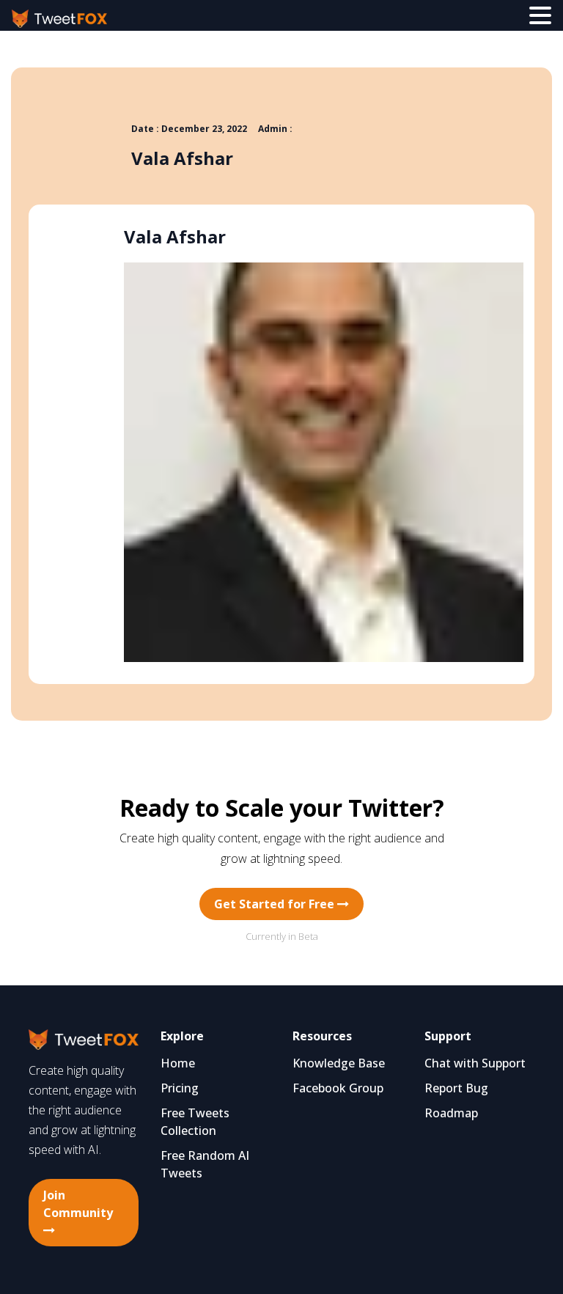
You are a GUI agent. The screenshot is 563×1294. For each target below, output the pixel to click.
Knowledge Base (338, 1063)
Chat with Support (475, 1063)
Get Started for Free (275, 904)
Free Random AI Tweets (205, 1164)
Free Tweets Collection (195, 1122)
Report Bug (456, 1088)
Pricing (180, 1088)
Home (178, 1063)
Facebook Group (337, 1088)
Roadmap (451, 1113)
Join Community (78, 1204)
